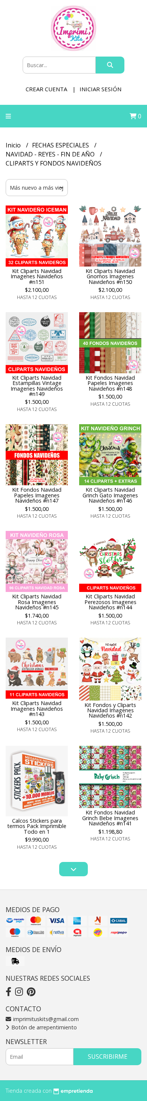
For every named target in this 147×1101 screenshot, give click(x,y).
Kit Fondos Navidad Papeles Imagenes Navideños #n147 (36, 495)
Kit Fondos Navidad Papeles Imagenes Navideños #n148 (110, 383)
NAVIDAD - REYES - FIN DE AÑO (51, 154)
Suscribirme (107, 1056)
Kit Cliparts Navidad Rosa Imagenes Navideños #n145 (36, 602)
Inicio (14, 145)
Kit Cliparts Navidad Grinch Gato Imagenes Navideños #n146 (110, 495)
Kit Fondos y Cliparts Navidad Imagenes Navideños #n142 (110, 710)
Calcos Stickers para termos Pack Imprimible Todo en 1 (36, 826)
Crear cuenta (46, 89)
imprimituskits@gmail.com (45, 1019)
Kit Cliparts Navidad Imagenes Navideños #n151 (37, 276)
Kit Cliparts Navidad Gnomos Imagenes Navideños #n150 (110, 276)
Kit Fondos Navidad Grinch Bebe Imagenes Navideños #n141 (110, 818)
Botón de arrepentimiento (43, 1027)
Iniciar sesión (100, 89)
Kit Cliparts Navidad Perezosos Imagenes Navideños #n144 (110, 602)
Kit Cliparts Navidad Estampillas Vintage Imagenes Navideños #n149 (37, 385)
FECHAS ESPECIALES (61, 145)
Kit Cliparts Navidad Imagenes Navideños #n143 (37, 708)
